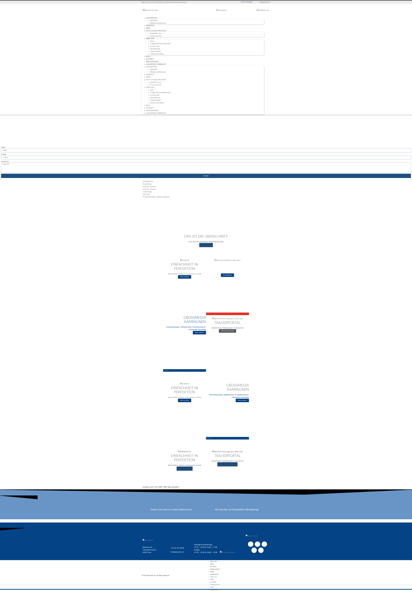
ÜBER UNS (150, 38)
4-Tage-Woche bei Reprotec (160, 43)
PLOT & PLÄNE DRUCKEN (156, 31)
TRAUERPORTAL (152, 62)
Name (3, 147)
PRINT (148, 28)
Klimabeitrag (155, 49)
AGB (212, 572)
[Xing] (254, 550)
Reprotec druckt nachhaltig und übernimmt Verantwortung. (164, 2)
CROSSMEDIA (151, 18)
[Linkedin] (264, 544)
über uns (213, 561)
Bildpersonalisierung (157, 23)
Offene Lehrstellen (157, 54)
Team (152, 41)
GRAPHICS (150, 25)
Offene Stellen (155, 51)
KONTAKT (150, 59)
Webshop (153, 20)
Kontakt (213, 566)
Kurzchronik (154, 46)
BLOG (148, 56)
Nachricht (5, 161)
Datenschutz (215, 569)
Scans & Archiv (155, 36)
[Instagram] (261, 550)
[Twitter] (257, 544)
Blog (212, 564)
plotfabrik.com (155, 33)
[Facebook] (250, 544)
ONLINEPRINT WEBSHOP (156, 64)
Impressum (214, 574)
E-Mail (3, 154)
